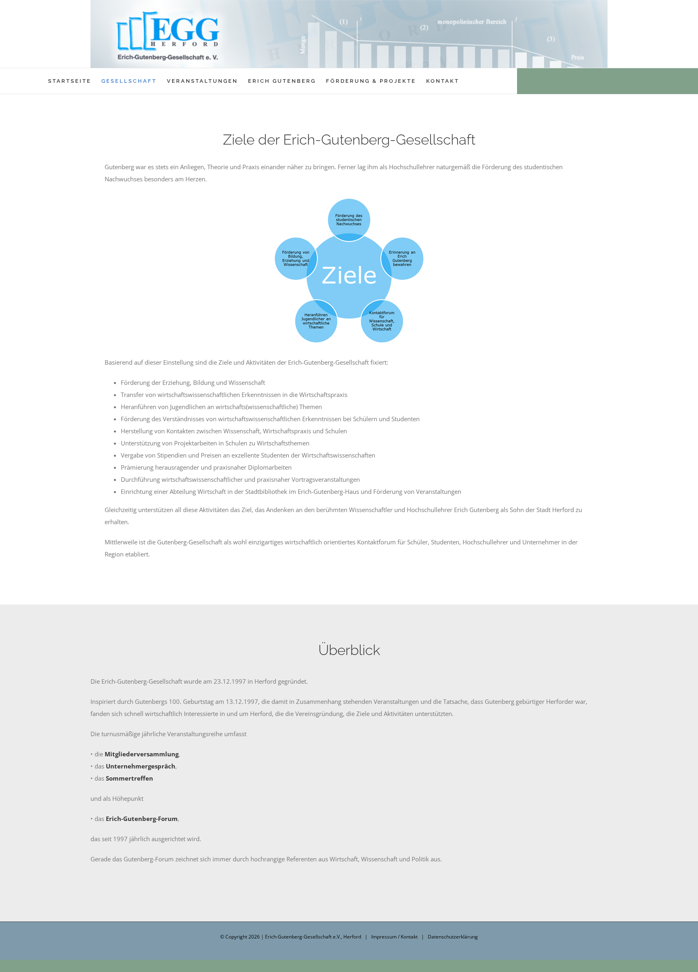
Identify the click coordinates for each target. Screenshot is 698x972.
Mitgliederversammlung (142, 754)
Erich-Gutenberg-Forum (142, 819)
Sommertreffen (129, 778)
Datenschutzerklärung (453, 936)
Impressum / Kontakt (394, 936)
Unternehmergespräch (140, 766)
